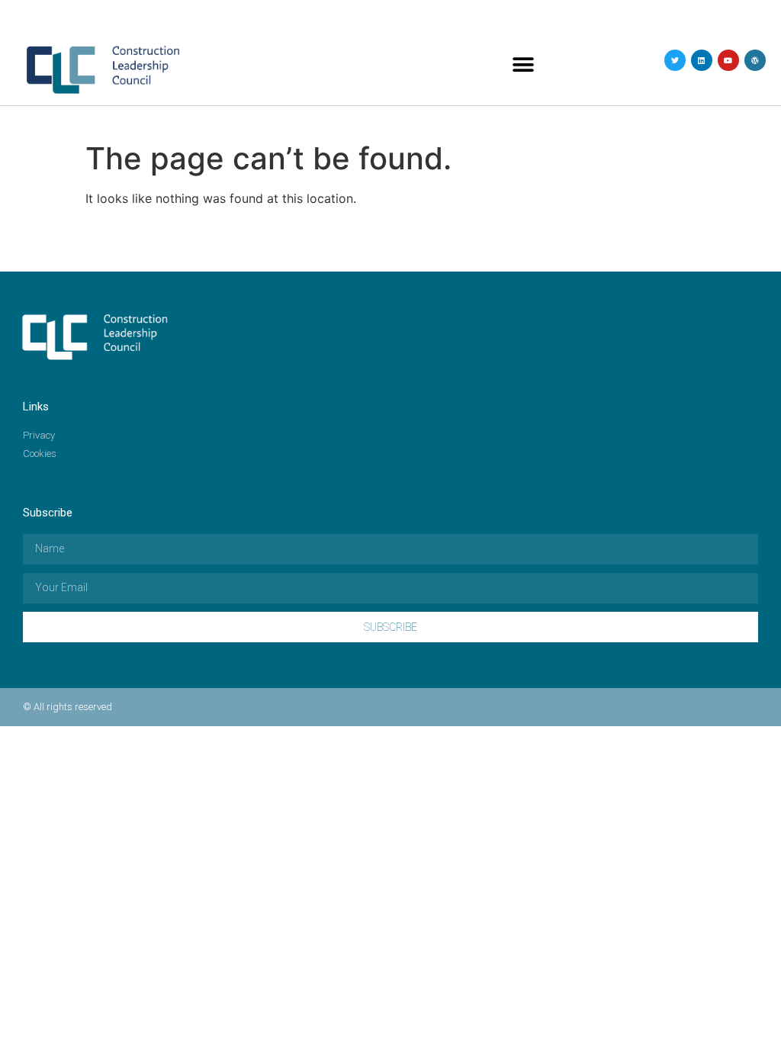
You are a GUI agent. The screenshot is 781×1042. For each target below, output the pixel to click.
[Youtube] (728, 60)
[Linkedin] (701, 60)
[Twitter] (675, 60)
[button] (523, 65)
